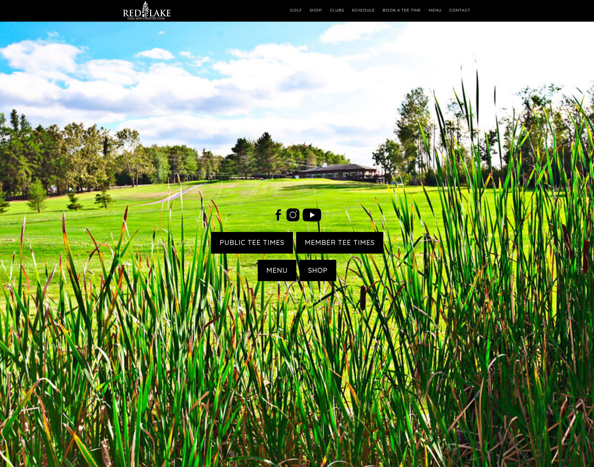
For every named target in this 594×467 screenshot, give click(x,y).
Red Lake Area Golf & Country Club (176, 11)
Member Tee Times (340, 242)
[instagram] (293, 219)
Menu (277, 270)
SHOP (318, 270)
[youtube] (312, 219)
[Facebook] (278, 219)
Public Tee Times (252, 242)
